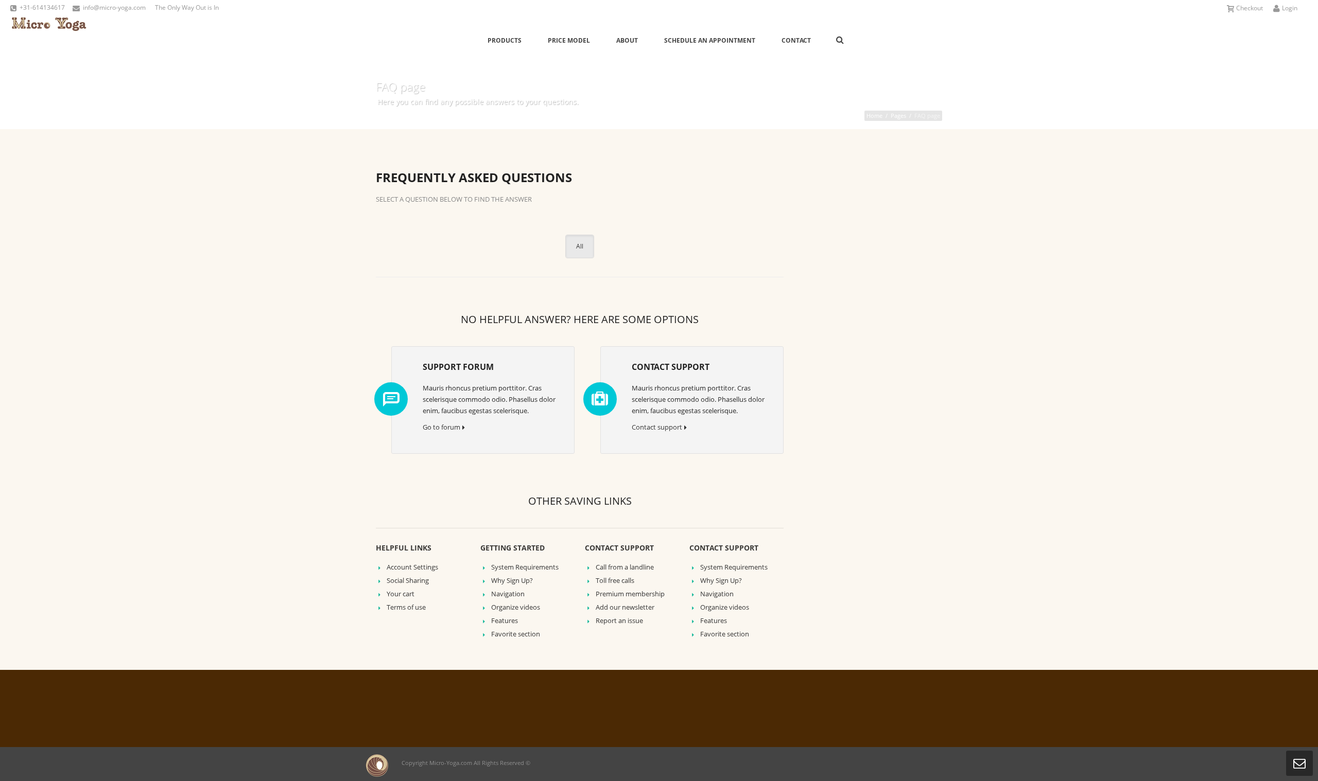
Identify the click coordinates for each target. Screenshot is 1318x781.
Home (874, 115)
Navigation (508, 593)
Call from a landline (625, 567)
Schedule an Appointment (709, 40)
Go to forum (441, 427)
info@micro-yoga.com (114, 7)
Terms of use (406, 607)
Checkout (1249, 8)
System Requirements (525, 567)
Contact (796, 40)
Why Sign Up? (512, 580)
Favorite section (515, 633)
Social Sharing (408, 580)
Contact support (657, 427)
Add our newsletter (625, 607)
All (579, 246)
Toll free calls (615, 580)
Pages (898, 115)
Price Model (569, 40)
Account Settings (412, 567)
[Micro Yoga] (49, 40)
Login (1289, 8)
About (627, 40)
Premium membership (630, 593)
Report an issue (619, 620)
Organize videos (515, 607)
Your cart (400, 593)
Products (505, 40)
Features (504, 620)
